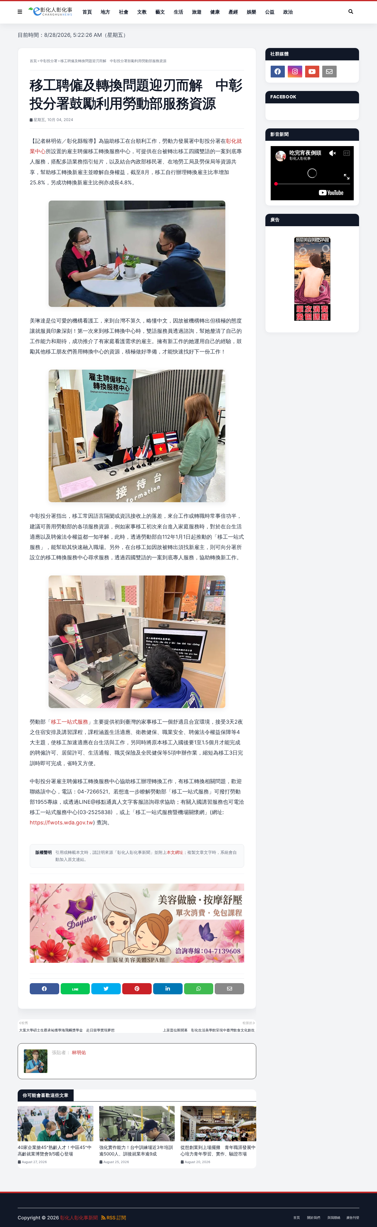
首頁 (33, 61)
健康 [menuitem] (215, 12)
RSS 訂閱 (115, 1218)
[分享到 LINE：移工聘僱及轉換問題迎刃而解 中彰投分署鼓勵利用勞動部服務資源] (75, 988)
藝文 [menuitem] (160, 12)
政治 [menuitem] (288, 12)
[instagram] (295, 71)
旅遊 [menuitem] (196, 12)
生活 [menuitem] (178, 12)
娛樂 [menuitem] (251, 12)
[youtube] (312, 71)
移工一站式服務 (69, 722)
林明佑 (78, 1052)
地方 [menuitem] (105, 12)
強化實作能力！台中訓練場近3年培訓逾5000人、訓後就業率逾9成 (136, 1151)
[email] (329, 71)
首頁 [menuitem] (87, 12)
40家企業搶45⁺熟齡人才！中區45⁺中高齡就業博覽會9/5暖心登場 (55, 1151)
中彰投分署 (48, 61)
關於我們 (313, 1218)
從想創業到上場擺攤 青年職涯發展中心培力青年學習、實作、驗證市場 (218, 1151)
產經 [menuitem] (233, 12)
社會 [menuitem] (123, 12)
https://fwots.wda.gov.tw (61, 822)
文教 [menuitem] (142, 12)
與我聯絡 (334, 1218)
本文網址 (175, 852)
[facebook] (278, 71)
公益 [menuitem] (270, 12)
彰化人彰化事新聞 (79, 1218)
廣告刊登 (352, 1218)
